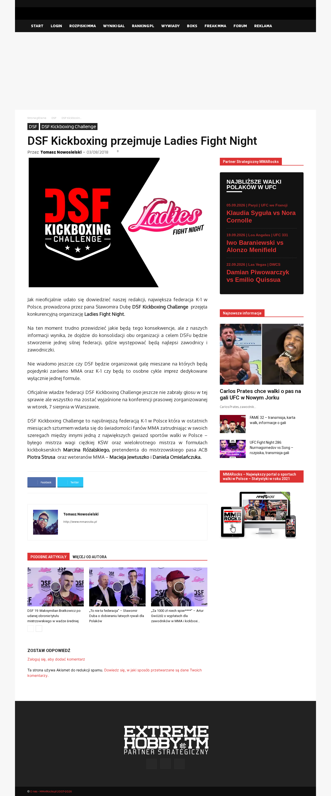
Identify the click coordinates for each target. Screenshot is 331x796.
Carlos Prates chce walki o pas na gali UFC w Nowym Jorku (260, 394)
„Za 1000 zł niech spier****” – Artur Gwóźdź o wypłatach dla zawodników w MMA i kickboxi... (177, 616)
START (37, 25)
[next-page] (39, 628)
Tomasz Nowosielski (60, 152)
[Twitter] (300, 3)
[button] (297, 26)
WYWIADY (170, 25)
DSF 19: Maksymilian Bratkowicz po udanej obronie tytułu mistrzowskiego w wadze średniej (54, 616)
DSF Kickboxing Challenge (69, 126)
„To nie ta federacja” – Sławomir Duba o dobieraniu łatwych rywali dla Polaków (116, 616)
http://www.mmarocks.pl (80, 522)
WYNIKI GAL (114, 25)
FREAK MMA (215, 25)
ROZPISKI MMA (82, 25)
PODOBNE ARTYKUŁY (48, 557)
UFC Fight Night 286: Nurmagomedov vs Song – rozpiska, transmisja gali (271, 447)
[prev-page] (30, 628)
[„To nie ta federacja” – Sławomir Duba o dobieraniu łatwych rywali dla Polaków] (117, 587)
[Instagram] (291, 3)
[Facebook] (283, 3)
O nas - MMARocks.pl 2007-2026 (51, 791)
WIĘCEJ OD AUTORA (90, 557)
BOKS (192, 25)
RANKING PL (143, 25)
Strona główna (36, 118)
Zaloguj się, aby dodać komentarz (56, 659)
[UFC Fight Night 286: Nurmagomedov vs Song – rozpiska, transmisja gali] (233, 449)
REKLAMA (263, 25)
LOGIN (56, 25)
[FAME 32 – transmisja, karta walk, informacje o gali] (233, 424)
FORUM (240, 25)
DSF (53, 118)
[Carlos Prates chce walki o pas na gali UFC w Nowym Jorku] (262, 354)
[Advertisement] (165, 71)
